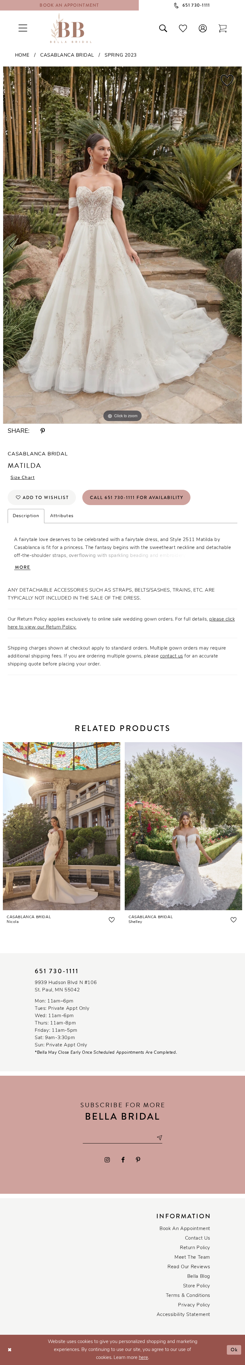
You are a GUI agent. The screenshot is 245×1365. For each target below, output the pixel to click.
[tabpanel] (122, 245)
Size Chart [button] (23, 477)
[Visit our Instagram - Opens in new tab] (107, 1160)
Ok (234, 1349)
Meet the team (192, 1257)
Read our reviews (188, 1267)
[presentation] (61, 826)
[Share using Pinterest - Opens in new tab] (42, 431)
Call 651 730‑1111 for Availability (136, 497)
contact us (171, 656)
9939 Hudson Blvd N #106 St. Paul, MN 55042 (66, 987)
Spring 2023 (121, 55)
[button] (203, 28)
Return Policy (195, 1248)
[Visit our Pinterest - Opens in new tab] (138, 1160)
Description (26, 516)
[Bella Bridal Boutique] (71, 28)
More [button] (22, 567)
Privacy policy (194, 1305)
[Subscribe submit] (159, 1137)
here (143, 1357)
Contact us (197, 1238)
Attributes (62, 516)
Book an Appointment (185, 1229)
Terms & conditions (188, 1295)
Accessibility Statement (183, 1314)
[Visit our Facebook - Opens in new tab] (123, 1160)
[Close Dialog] (10, 1349)
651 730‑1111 (57, 971)
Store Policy (196, 1286)
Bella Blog (198, 1276)
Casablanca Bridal (67, 55)
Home (22, 55)
